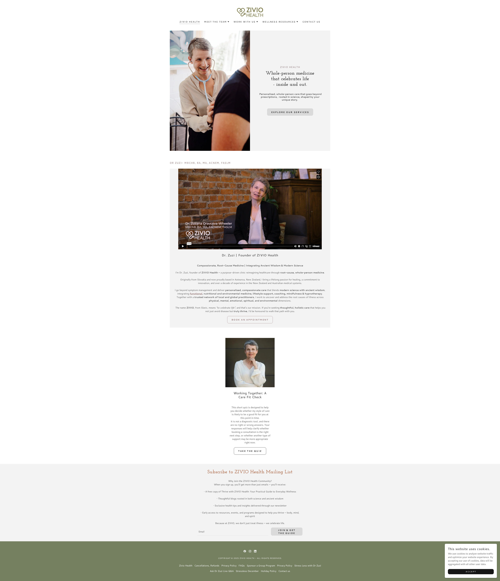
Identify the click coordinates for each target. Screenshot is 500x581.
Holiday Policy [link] (268, 571)
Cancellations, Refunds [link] (206, 565)
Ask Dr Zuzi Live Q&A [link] (222, 571)
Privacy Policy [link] (228, 565)
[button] (216, 21)
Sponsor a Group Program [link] (261, 565)
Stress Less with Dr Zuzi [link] (307, 565)
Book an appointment (250, 319)
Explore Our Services (290, 112)
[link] (250, 12)
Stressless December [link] (247, 571)
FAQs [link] (242, 565)
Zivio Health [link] (190, 21)
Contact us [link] (311, 21)
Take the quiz (250, 450)
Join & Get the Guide (286, 532)
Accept (471, 571)
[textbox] (233, 532)
